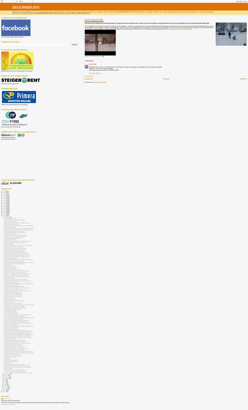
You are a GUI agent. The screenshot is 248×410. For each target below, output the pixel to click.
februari (6, 387)
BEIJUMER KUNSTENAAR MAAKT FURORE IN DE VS (17, 321)
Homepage (166, 78)
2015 (4, 206)
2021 (4, 197)
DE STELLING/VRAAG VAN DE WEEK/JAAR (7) (15, 252)
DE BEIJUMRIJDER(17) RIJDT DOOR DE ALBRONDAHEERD (19, 317)
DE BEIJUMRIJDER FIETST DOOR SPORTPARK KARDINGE (18, 230)
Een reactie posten (89, 76)
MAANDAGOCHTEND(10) (10, 310)
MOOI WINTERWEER (94, 21)
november (6, 374)
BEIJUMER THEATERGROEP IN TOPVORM (14, 341)
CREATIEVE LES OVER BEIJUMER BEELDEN (15, 371)
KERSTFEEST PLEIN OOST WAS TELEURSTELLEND (17, 271)
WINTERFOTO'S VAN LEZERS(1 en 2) (13, 296)
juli (5, 380)
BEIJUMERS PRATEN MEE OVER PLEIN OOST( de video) (18, 337)
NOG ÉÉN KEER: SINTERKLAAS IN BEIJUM (14, 346)
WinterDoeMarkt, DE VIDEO (10, 313)
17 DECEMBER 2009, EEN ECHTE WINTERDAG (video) (17, 290)
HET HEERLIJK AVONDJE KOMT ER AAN (14, 350)
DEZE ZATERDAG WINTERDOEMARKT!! (14, 319)
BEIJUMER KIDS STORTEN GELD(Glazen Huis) (15, 279)
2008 (4, 390)
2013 (4, 209)
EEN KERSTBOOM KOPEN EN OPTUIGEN (14, 263)
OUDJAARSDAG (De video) (10, 221)
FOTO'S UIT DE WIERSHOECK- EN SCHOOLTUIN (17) (17, 314)
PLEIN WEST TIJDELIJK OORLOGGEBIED (14, 220)
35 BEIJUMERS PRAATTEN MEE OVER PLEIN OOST (17, 365)
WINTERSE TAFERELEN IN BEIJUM (12, 303)
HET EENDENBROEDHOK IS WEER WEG (14, 347)
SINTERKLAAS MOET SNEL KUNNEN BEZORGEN (16, 348)
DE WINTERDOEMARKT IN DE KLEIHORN (14, 316)
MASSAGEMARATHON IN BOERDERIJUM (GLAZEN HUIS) (18, 331)
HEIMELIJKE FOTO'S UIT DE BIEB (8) (13, 355)
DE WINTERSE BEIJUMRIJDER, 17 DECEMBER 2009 (17, 288)
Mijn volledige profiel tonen (8, 404)
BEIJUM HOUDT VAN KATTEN (11, 329)
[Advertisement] (10, 150)
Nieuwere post (89, 78)
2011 (4, 212)
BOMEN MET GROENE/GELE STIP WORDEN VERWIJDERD (18, 326)
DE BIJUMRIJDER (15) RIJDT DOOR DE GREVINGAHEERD (18, 351)
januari (6, 388)
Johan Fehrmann (7, 398)
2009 (4, 215)
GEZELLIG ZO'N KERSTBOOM (11, 327)
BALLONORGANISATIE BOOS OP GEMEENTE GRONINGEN (19, 353)
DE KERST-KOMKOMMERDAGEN (12, 238)
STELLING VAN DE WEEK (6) (11, 324)
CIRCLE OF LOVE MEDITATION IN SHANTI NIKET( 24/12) (18, 259)
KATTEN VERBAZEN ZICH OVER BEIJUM (14, 300)
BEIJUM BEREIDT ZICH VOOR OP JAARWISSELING (17, 223)
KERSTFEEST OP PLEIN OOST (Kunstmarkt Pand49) (17, 276)
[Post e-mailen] (103, 56)
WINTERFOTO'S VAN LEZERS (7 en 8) (13, 289)
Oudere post (243, 78)
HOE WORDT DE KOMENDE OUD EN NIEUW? (15, 340)
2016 (4, 205)
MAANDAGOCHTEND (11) (10, 266)
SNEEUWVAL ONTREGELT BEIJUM (12, 292)
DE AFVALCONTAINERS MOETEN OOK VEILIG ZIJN (16, 330)
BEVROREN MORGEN (9, 297)
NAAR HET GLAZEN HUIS (10, 268)
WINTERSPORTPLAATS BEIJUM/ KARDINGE (15, 272)
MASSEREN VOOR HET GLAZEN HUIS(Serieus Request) (18, 323)
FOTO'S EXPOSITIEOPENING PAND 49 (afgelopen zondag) (18, 372)
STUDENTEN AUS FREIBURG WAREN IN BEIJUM (16, 320)
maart (5, 385)
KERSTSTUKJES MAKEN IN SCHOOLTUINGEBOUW (17, 254)
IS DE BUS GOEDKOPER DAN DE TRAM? (14, 286)
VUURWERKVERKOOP (9, 227)
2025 (4, 191)
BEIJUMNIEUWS (25, 7)
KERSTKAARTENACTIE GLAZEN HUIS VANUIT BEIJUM (17, 367)
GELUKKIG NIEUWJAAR (10, 218)
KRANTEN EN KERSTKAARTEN (11, 224)
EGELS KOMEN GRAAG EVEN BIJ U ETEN (14, 364)
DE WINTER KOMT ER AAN (10, 312)
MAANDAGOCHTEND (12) (10, 234)
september (6, 377)
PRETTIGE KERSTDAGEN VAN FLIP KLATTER (15, 249)
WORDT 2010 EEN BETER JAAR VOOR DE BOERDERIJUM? (19, 228)
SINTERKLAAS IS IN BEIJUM (11, 361)
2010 (4, 214)
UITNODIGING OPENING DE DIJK (12, 309)
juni (5, 381)
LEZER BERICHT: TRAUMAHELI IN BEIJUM (14, 237)
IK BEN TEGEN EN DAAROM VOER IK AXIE (14, 231)
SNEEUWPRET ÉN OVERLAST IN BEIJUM (14, 251)
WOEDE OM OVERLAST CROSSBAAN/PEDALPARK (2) (17, 333)
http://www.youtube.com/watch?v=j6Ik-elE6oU (179, 29)
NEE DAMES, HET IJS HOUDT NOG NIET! (14, 306)
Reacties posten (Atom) (100, 82)
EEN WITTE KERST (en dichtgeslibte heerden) (15, 248)
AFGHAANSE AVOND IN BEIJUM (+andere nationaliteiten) (17, 280)
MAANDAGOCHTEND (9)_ (10, 338)
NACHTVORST (7, 363)
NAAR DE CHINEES (8, 244)
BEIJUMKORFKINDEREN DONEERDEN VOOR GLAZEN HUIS (19, 262)
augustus (6, 378)
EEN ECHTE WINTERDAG (10, 299)
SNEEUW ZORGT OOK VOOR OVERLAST (14, 261)
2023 (4, 194)
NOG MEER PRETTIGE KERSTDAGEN (13, 247)
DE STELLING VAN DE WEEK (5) (12, 354)
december (6, 217)
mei (5, 382)
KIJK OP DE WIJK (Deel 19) (10, 258)
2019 (4, 200)
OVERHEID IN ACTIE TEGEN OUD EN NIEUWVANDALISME (18, 225)
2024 (4, 192)
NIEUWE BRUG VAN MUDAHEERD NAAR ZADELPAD (17, 256)
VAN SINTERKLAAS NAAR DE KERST (13, 344)
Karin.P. (91, 64)
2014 (4, 208)
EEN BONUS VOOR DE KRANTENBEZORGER (15, 235)
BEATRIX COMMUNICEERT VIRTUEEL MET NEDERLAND (18, 245)
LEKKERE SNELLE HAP (9, 302)
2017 (4, 203)
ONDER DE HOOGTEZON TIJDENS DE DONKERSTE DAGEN (19, 305)
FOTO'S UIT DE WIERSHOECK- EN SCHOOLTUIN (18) (17, 273)
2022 (4, 195)
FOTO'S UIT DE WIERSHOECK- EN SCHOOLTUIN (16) (17, 343)
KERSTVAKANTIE (8, 265)
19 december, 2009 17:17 (95, 73)
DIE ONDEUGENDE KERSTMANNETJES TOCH (15, 242)
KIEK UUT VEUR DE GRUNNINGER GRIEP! (14, 370)
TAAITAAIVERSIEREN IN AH (10, 360)
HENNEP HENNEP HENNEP (11, 357)
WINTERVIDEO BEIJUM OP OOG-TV (13, 269)
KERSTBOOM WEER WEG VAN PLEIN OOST (15, 232)
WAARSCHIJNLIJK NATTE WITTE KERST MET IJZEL (17, 255)
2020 (4, 198)
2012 (4, 211)
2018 (4, 202)
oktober (6, 375)
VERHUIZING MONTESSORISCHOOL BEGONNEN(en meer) (19, 283)
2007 (4, 391)
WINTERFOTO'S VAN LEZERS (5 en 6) (13, 293)
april (5, 384)
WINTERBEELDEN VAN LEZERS (12, 285)
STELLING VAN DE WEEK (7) (11, 282)
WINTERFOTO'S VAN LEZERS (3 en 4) (13, 295)
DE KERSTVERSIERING (10, 239)
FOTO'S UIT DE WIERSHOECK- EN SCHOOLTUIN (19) (17, 241)
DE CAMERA (7, 358)
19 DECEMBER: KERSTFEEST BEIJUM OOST (15, 307)
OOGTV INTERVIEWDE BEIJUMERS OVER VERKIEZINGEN (18, 334)
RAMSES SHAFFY (8, 368)
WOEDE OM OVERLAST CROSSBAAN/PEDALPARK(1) (17, 336)
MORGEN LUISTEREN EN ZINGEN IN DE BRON (16, 275)
